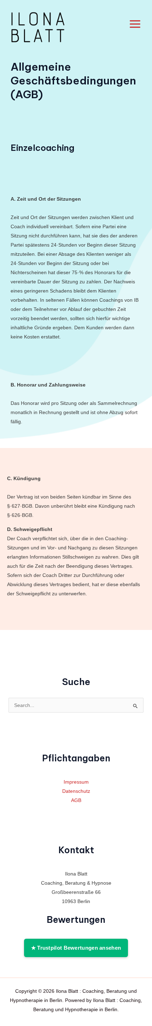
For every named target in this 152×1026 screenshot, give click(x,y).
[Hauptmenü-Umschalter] (135, 24)
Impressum (76, 782)
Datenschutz (76, 791)
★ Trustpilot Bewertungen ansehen (76, 948)
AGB (76, 800)
